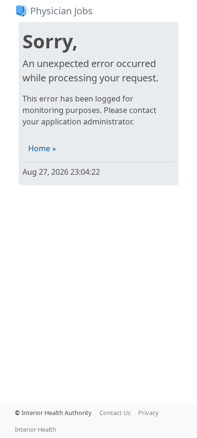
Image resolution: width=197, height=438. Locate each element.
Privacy (148, 412)
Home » (42, 148)
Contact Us (115, 412)
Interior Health (35, 429)
